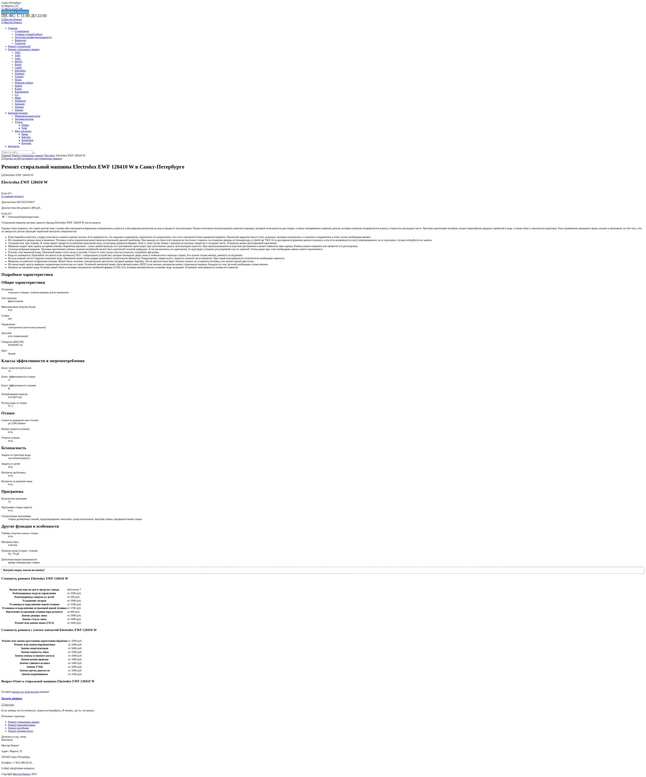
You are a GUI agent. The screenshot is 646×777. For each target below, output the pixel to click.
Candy (18, 67)
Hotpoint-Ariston (24, 82)
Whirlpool (20, 100)
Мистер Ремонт (22, 774)
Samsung (20, 103)
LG (17, 94)
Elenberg (19, 73)
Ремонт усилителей (19, 46)
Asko (18, 58)
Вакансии (20, 40)
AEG (18, 52)
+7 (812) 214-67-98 (11, 8)
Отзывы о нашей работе (28, 34)
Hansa (18, 79)
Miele (18, 97)
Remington (27, 140)
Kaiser (18, 88)
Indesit (18, 85)
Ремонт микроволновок (21, 725)
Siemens (19, 106)
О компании (22, 31)
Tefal (24, 128)
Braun (25, 134)
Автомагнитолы (24, 119)
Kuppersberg (22, 91)
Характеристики (29, 216)
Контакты (13, 146)
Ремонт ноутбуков (18, 728)
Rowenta (26, 143)
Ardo (17, 55)
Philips (25, 125)
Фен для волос (23, 131)
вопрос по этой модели (25, 691)
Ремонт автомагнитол (20, 731)
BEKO (18, 61)
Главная (12, 28)
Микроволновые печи (27, 116)
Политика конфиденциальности (33, 37)
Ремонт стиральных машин (23, 49)
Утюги (19, 122)
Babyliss (26, 137)
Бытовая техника (18, 113)
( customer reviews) (12, 196)
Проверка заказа (15, 11)
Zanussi (19, 109)
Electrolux (20, 70)
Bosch (18, 64)
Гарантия (20, 43)
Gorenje (19, 76)
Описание (14, 216)
